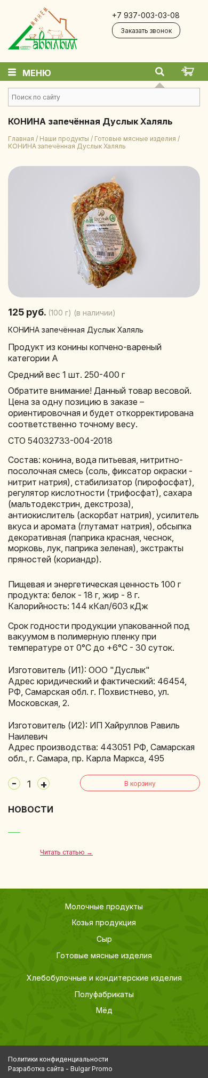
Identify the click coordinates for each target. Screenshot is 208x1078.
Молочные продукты (104, 906)
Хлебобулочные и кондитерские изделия (104, 977)
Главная (21, 139)
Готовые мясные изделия (135, 139)
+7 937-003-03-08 (146, 15)
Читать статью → (66, 852)
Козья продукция (104, 922)
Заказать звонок (146, 31)
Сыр (104, 938)
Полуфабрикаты (104, 994)
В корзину (140, 783)
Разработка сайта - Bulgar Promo (60, 1069)
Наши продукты (64, 139)
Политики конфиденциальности (58, 1059)
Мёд (104, 1010)
